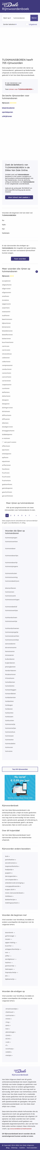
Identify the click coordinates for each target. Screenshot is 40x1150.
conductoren (6, 369)
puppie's (8, 873)
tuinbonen (9, 709)
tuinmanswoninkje (12, 640)
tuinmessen (9, 736)
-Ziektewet (9, 1012)
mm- (7, 952)
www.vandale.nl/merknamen (21, 1129)
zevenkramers (10, 863)
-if (6, 1045)
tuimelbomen (10, 682)
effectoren (6, 446)
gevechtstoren (7, 496)
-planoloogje (10, 1032)
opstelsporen (7, 112)
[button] (36, 271)
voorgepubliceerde (12, 886)
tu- (3, 220)
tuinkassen (9, 717)
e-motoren (6, 438)
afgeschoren (6, 285)
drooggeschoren (8, 431)
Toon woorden (20, 259)
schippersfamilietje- (12, 949)
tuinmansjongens (11, 566)
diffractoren (6, 415)
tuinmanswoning (11, 577)
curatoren (5, 388)
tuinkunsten (9, 720)
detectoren (6, 396)
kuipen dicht (9, 889)
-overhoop (9, 1049)
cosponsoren (6, 385)
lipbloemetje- (10, 979)
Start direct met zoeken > (19, 197)
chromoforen (7, 354)
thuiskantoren (10, 674)
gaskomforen (7, 484)
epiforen (5, 457)
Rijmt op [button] (6, 18)
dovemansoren (10, 647)
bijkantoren (6, 323)
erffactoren (6, 465)
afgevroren (6, 289)
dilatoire (5, 423)
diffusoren (6, 419)
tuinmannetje (10, 724)
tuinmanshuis (10, 732)
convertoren (6, 377)
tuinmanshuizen (11, 573)
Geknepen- (9, 969)
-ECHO (7, 1039)
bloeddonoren (7, 331)
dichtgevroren (7, 408)
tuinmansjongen (11, 538)
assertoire (6, 308)
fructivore (5, 473)
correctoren (6, 381)
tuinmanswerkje (11, 621)
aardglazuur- (10, 959)
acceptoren (6, 281)
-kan (7, 1029)
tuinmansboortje (11, 562)
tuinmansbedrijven (12, 581)
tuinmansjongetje (11, 632)
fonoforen (5, 469)
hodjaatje (8, 870)
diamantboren (10, 588)
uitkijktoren (7, 116)
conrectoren (6, 373)
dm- (6, 976)
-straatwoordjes (11, 1009)
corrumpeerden (11, 880)
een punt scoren (10, 442)
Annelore (5, 300)
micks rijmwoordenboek (14, 893)
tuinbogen (9, 705)
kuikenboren (9, 659)
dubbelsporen (7, 434)
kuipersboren (10, 663)
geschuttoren (7, 492)
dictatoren (6, 411)
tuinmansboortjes (11, 556)
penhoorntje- (10, 966)
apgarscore (6, 304)
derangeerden (10, 876)
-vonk (7, 1042)
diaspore (5, 400)
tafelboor (8, 896)
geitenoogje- (10, 936)
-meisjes (8, 1055)
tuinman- (6, 233)
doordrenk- (9, 932)
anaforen (5, 296)
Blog (7, 1148)
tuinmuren (9, 747)
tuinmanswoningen (12, 600)
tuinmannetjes (10, 728)
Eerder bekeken (9, 24)
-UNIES (8, 1052)
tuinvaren (8, 751)
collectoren (6, 362)
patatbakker (10, 860)
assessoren (6, 312)
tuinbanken (9, 701)
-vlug (7, 1022)
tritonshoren (9, 678)
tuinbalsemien (10, 697)
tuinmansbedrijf (11, 607)
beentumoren (7, 319)
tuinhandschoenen (12, 628)
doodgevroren (7, 427)
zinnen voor (20, 89)
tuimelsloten (9, 686)
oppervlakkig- (10, 943)
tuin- (4, 224)
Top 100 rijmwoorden (20, 769)
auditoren (5, 315)
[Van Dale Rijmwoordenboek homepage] (11, 5)
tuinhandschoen (11, 617)
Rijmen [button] (34, 18)
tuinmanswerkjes (11, 610)
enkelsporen (6, 454)
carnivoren (6, 350)
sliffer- (7, 956)
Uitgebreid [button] (33, 24)
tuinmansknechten (12, 636)
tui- (3, 229)
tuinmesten (9, 740)
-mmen (7, 1019)
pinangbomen (10, 667)
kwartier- (8, 946)
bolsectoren (6, 338)
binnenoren (6, 327)
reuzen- (8, 939)
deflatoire (6, 392)
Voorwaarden (32, 1148)
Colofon (22, 1148)
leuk (6, 856)
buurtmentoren (7, 342)
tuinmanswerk (10, 596)
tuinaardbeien (10, 694)
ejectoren (5, 450)
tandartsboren (10, 670)
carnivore (5, 346)
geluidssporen (7, 488)
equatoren (6, 461)
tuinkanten (9, 713)
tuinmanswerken (11, 541)
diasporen (6, 404)
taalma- (8, 962)
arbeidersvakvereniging (14, 883)
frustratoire (6, 480)
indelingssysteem (11, 903)
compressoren (7, 365)
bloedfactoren (7, 335)
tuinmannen (9, 592)
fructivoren (6, 477)
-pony (7, 1025)
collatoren (6, 358)
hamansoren (10, 651)
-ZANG (7, 1035)
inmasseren (9, 655)
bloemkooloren (8, 108)
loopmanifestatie (11, 866)
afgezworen (6, 292)
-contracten (9, 1015)
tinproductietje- (11, 972)
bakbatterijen (10, 900)
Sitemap (14, 1148)
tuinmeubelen (10, 743)
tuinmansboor (10, 548)
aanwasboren (10, 644)
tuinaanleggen (10, 690)
